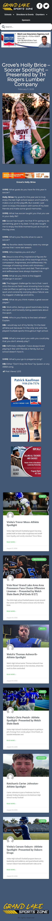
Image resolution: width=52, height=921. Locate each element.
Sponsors (26, 20)
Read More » (11, 542)
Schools (7, 14)
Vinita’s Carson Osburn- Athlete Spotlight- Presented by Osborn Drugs (24, 849)
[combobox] (26, 26)
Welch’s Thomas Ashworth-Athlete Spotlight (22, 656)
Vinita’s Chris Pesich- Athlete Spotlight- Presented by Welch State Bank (24, 720)
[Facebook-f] (40, 6)
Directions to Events (25, 14)
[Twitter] (46, 6)
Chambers (40, 14)
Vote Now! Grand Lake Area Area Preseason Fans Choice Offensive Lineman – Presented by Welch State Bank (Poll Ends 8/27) (26, 590)
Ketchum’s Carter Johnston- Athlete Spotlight (23, 785)
